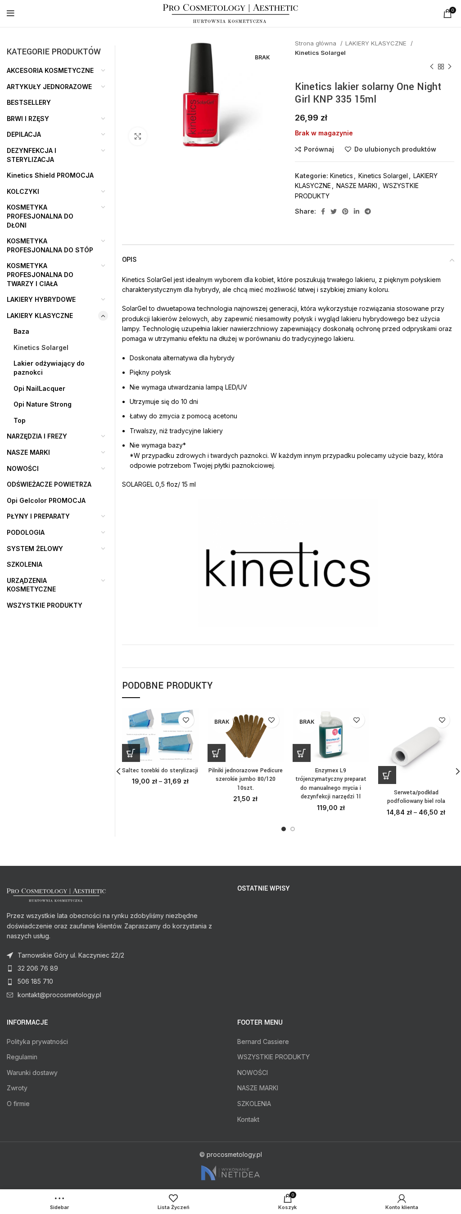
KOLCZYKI (23, 191)
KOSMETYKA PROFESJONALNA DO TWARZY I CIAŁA (40, 274)
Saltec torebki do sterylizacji (160, 770)
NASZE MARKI (356, 185)
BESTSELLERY (29, 102)
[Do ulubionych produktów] (186, 720)
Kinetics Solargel (320, 52)
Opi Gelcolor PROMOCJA (46, 500)
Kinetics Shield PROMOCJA (50, 175)
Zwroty (17, 1088)
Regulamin (22, 1057)
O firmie (18, 1103)
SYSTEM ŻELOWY (35, 548)
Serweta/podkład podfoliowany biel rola (416, 797)
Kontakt (248, 1119)
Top (20, 420)
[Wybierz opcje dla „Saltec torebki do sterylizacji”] (131, 753)
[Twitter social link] (333, 211)
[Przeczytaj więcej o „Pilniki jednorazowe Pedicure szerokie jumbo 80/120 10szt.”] (217, 753)
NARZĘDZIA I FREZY (37, 436)
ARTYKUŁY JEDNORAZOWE (49, 86)
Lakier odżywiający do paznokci (49, 367)
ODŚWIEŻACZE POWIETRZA (49, 484)
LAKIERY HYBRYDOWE (41, 299)
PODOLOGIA (26, 532)
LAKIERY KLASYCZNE (376, 43)
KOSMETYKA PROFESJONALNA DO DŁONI (40, 215)
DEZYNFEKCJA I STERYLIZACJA (31, 155)
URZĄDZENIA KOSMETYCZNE (31, 585)
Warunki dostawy (32, 1072)
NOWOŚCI (23, 468)
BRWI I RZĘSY (28, 118)
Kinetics (341, 175)
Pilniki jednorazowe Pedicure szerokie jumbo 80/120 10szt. (245, 779)
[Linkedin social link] (356, 211)
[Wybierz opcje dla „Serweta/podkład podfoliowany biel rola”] (387, 775)
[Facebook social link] (323, 211)
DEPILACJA (24, 134)
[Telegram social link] (368, 211)
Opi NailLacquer (39, 388)
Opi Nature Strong (43, 404)
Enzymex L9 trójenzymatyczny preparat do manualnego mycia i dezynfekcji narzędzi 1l (330, 783)
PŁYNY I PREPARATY (38, 516)
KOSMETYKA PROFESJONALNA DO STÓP (50, 245)
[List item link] (115, 968)
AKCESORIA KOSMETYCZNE (50, 70)
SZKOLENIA (24, 564)
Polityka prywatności (37, 1041)
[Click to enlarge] (138, 136)
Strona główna (316, 43)
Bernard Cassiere (263, 1041)
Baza (21, 331)
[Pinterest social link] (345, 211)
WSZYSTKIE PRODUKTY (44, 605)
